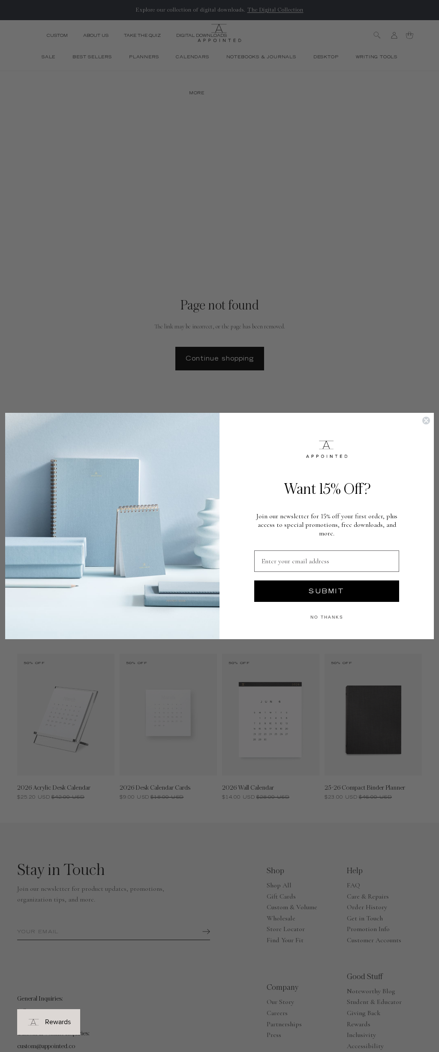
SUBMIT (327, 591)
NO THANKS (326, 617)
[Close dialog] (426, 420)
